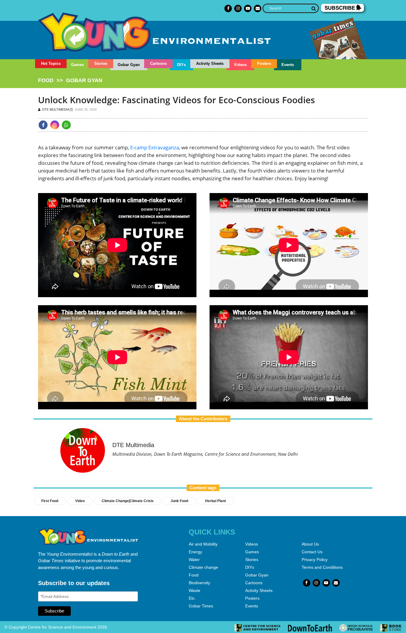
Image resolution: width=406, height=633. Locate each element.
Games (77, 64)
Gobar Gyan (129, 64)
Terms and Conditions (322, 567)
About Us (310, 544)
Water (194, 559)
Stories (100, 63)
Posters (264, 63)
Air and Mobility (203, 544)
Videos (240, 64)
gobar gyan (84, 80)
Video (80, 501)
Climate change (203, 567)
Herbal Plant (215, 501)
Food (194, 575)
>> (70, 80)
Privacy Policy (315, 559)
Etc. (192, 598)
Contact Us (312, 551)
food (45, 80)
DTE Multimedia (55, 109)
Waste (194, 590)
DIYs (181, 64)
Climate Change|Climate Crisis (128, 501)
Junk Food (179, 501)
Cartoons (158, 63)
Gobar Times (201, 606)
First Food (49, 501)
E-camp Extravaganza (154, 147)
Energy (195, 551)
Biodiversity (199, 582)
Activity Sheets (210, 63)
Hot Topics (51, 63)
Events (287, 64)
